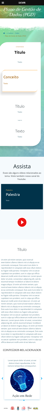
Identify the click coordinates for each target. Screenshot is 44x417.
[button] (20, 400)
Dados (17, 33)
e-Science (10, 33)
